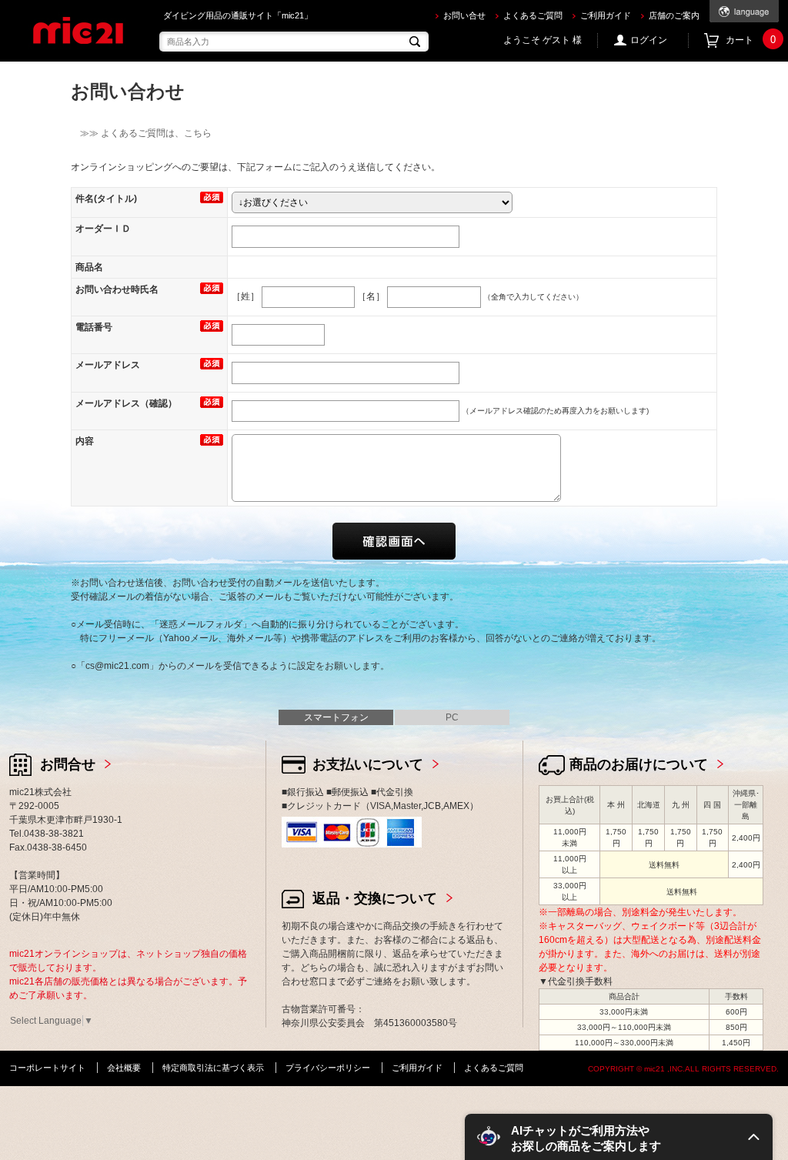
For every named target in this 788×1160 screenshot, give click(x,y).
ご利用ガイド (605, 15)
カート (751, 40)
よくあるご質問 (533, 15)
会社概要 (124, 1067)
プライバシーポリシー (327, 1067)
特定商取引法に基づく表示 (213, 1067)
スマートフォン (336, 717)
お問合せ (67, 764)
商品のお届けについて (638, 764)
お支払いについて (367, 764)
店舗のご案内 (674, 15)
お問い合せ (464, 15)
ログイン (648, 40)
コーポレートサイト (47, 1067)
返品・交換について (374, 898)
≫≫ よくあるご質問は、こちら (141, 133)
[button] (619, 1137)
